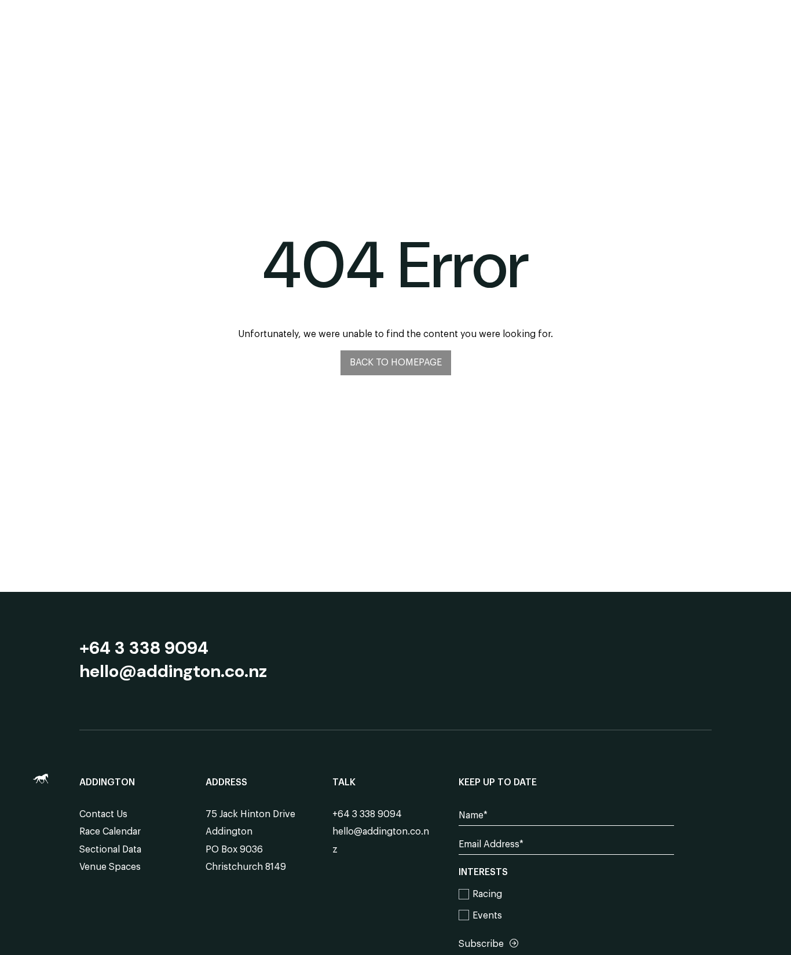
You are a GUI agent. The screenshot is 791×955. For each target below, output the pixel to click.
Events (487, 915)
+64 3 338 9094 (143, 648)
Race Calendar (110, 831)
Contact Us (103, 814)
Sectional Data (110, 849)
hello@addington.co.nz (173, 671)
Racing (487, 894)
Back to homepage (396, 362)
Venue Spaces (110, 867)
